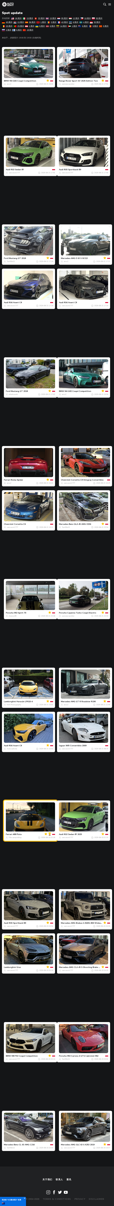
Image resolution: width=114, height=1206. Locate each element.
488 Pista (17, 834)
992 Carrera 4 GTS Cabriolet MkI (82, 1056)
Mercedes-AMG (68, 258)
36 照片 (32, 22)
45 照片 (9, 22)
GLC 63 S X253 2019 (85, 1144)
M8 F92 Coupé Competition (25, 1056)
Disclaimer (96, 1199)
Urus (19, 967)
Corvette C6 (20, 524)
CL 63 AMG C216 (27, 1144)
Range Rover (65, 81)
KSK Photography (14, 705)
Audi (8, 169)
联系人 (59, 1179)
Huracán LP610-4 (25, 701)
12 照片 (76, 18)
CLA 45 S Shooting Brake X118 (88, 967)
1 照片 (43, 22)
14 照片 (63, 26)
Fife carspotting (15, 837)
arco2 (9, 84)
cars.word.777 (14, 173)
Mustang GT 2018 (17, 258)
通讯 (68, 1179)
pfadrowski (13, 394)
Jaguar (62, 745)
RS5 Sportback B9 (72, 169)
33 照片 (41, 18)
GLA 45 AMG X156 (82, 524)
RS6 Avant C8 (15, 302)
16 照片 (18, 18)
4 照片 (86, 22)
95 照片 (64, 18)
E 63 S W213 (82, 258)
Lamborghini (10, 701)
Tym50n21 (11, 261)
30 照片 (99, 18)
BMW (6, 81)
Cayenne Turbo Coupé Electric (81, 613)
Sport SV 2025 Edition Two (85, 81)
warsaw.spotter (68, 84)
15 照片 (30, 18)
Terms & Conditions (57, 1199)
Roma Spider (17, 480)
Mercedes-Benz (66, 524)
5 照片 (53, 22)
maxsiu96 (12, 616)
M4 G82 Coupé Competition (23, 81)
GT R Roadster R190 (86, 701)
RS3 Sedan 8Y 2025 (73, 834)
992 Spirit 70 (20, 613)
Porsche (9, 613)
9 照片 (95, 26)
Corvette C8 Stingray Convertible (87, 480)
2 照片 (8, 30)
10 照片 (87, 18)
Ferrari (7, 480)
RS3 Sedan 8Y (17, 169)
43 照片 (64, 22)
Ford (6, 258)
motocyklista (12, 749)
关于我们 (47, 1179)
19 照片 (30, 30)
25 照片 (9, 26)
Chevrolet (65, 480)
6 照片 (75, 22)
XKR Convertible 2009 (76, 745)
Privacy (80, 1199)
